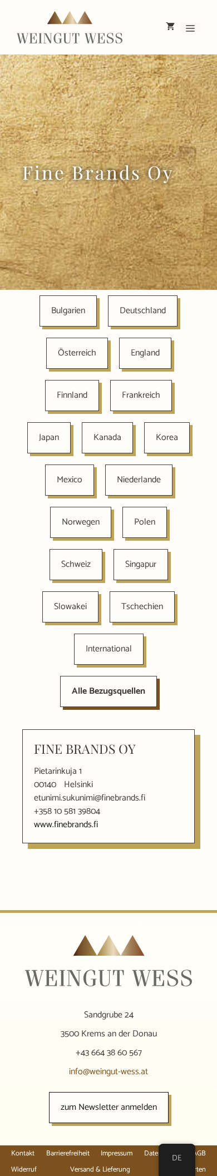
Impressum (116, 1153)
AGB (199, 1153)
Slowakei (70, 606)
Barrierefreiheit (68, 1153)
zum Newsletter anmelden (109, 1107)
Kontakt (22, 1153)
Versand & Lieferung (100, 1169)
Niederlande (139, 479)
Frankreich (141, 395)
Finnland (72, 395)
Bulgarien (68, 310)
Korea (167, 437)
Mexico (69, 479)
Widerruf (24, 1169)
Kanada (107, 437)
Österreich (77, 352)
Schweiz (76, 564)
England (145, 352)
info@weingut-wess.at (108, 1071)
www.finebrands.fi (66, 824)
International (109, 648)
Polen (144, 522)
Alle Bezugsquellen (108, 691)
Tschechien (142, 606)
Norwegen (81, 522)
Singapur (140, 564)
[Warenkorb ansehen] (170, 27)
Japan (49, 437)
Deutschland (143, 310)
